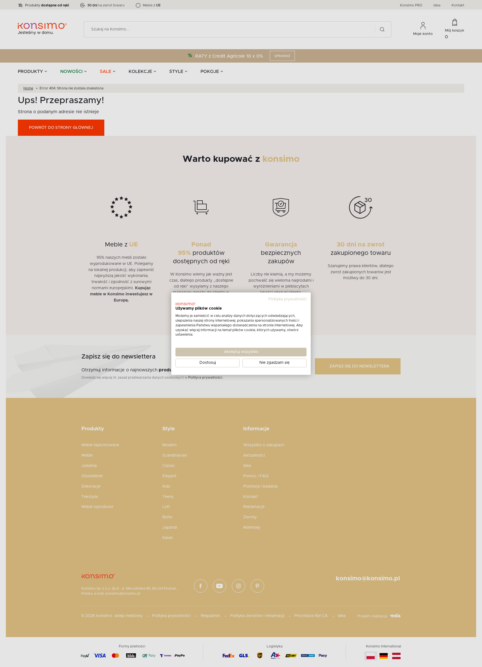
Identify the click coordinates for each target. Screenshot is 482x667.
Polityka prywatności (287, 299)
